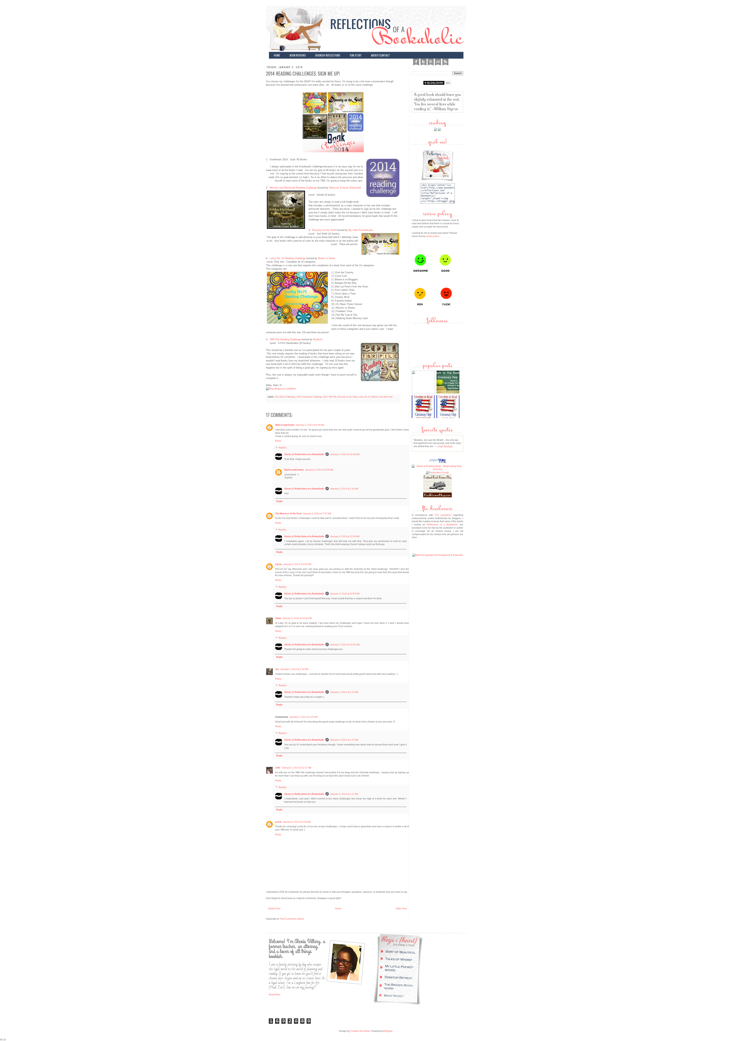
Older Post (401, 908)
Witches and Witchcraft (381, 397)
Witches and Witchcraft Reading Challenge (293, 187)
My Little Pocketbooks (360, 230)
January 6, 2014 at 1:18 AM (344, 488)
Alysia (278, 564)
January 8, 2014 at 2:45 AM (297, 822)
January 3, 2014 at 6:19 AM (310, 425)
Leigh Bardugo (445, 446)
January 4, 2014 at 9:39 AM (319, 469)
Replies (283, 447)
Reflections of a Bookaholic (442, 524)
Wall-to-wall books (285, 425)
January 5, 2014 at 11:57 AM (296, 767)
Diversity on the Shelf (324, 230)
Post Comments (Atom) (292, 919)
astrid (278, 822)
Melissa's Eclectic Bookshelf (345, 187)
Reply (278, 440)
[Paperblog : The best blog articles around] (437, 463)
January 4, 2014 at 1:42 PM (294, 669)
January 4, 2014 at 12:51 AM (345, 644)
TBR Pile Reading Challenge (285, 339)
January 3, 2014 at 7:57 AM (317, 513)
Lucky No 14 (364, 397)
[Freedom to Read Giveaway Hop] (448, 417)
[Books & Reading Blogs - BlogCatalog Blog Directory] (437, 469)
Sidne (278, 618)
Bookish (317, 339)
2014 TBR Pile (329, 397)
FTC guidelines (443, 515)
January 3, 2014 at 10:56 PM (297, 618)
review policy (432, 236)
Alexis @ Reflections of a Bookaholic (304, 454)
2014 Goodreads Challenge (309, 397)
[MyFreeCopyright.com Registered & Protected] (437, 555)
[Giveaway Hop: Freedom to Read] (424, 417)
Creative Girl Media (360, 1031)
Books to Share (326, 258)
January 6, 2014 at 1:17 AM (344, 740)
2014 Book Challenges (285, 397)
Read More (274, 994)
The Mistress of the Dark (288, 513)
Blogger (388, 1031)
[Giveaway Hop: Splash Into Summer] (424, 392)
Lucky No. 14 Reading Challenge (288, 258)
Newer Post (274, 908)
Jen (277, 669)
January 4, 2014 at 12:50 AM (345, 536)
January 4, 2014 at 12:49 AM (345, 454)
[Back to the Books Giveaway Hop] (448, 392)
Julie (278, 767)
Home (338, 908)
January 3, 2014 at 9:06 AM (297, 564)
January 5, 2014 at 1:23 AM (303, 717)
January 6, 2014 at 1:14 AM (344, 692)
